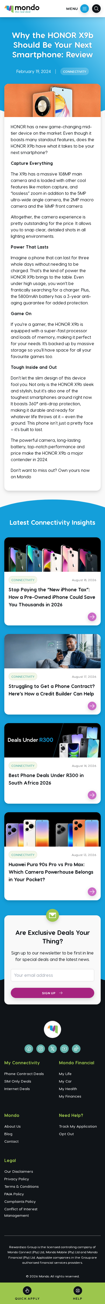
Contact (11, 1141)
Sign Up (48, 993)
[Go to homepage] (21, 8)
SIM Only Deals (17, 1081)
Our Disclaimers (18, 1171)
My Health (68, 1088)
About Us (12, 1126)
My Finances (70, 1096)
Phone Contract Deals (24, 1073)
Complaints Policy (20, 1201)
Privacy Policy (16, 1178)
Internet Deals (17, 1088)
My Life (65, 1073)
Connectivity (74, 71)
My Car (65, 1081)
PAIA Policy (14, 1194)
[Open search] (96, 8)
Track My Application (78, 1126)
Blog (8, 1133)
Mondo (24, 476)
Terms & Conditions (21, 1186)
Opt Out (66, 1133)
